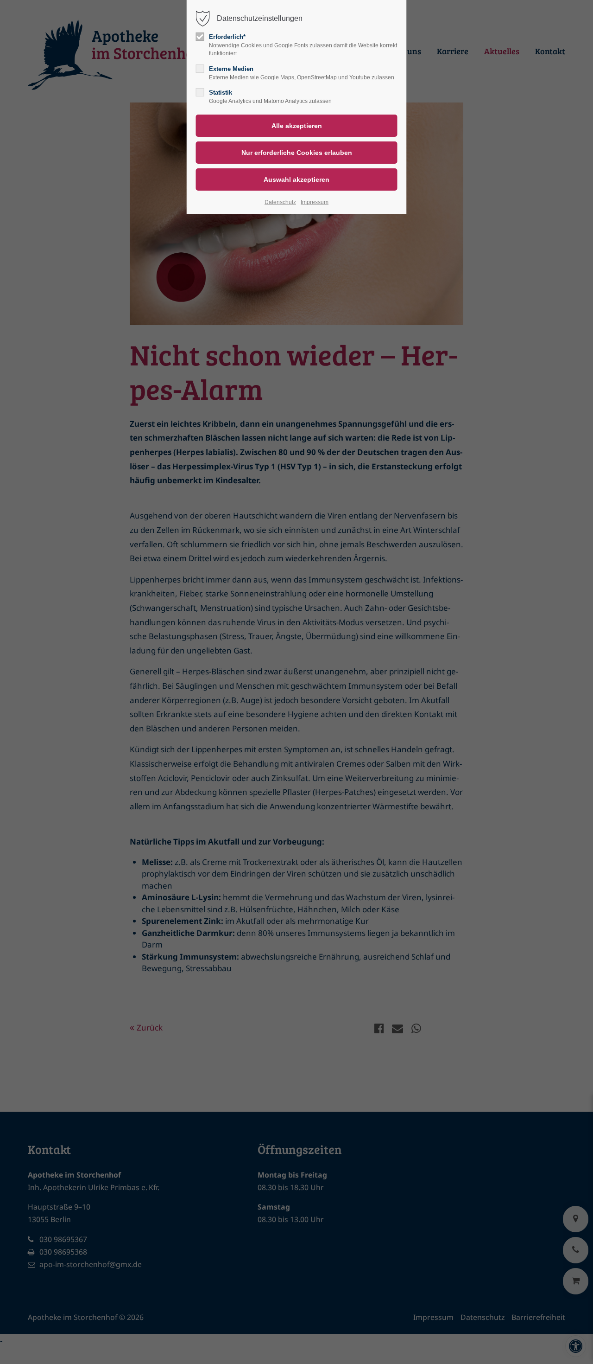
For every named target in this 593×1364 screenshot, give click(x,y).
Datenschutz (280, 202)
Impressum (314, 202)
